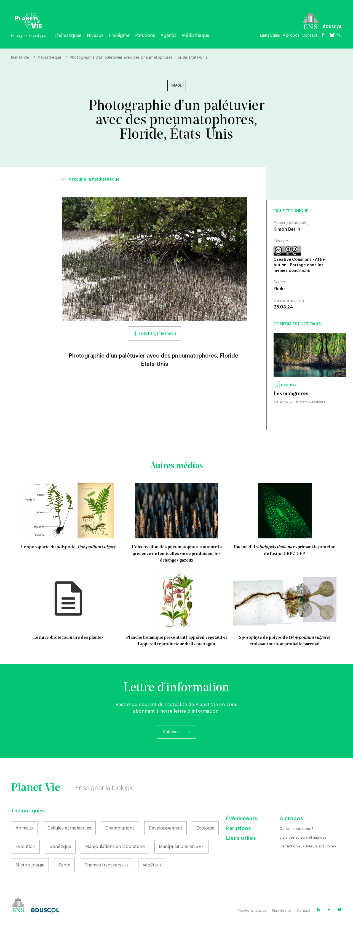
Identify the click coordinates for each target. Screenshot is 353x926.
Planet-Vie (20, 58)
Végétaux (152, 865)
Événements (242, 818)
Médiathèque (195, 35)
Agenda (168, 35)
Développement (165, 828)
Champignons (120, 828)
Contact (309, 35)
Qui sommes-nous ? (297, 828)
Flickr (279, 289)
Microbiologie (29, 865)
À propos (291, 35)
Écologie (205, 828)
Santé (64, 865)
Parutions (145, 35)
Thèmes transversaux (106, 865)
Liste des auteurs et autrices (303, 837)
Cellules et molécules (69, 828)
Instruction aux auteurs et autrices (308, 846)
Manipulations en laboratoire (115, 846)
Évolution (25, 846)
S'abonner (171, 732)
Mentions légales (252, 910)
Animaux (24, 828)
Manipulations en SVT (181, 846)
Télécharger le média (157, 333)
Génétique (60, 846)
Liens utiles (270, 35)
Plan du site (281, 910)
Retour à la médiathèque (94, 179)
